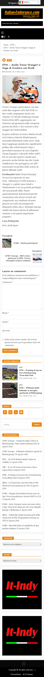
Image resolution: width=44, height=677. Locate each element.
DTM (9, 60)
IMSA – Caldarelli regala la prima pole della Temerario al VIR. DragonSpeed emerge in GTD (21, 518)
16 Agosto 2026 (27, 396)
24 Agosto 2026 (27, 378)
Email (5, 322)
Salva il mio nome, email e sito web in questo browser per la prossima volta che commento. (22, 342)
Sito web (6, 330)
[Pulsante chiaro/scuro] (3, 37)
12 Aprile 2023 (20, 72)
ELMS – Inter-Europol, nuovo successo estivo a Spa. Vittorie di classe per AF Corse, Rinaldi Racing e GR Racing (21, 507)
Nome (5, 313)
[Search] (8, 36)
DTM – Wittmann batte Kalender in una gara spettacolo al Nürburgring (30, 390)
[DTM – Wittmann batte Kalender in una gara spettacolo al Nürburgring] (10, 390)
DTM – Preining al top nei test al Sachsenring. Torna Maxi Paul (30, 373)
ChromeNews (16, 674)
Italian (26, 2)
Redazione (8, 72)
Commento (7, 282)
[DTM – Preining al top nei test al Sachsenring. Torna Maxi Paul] (10, 372)
